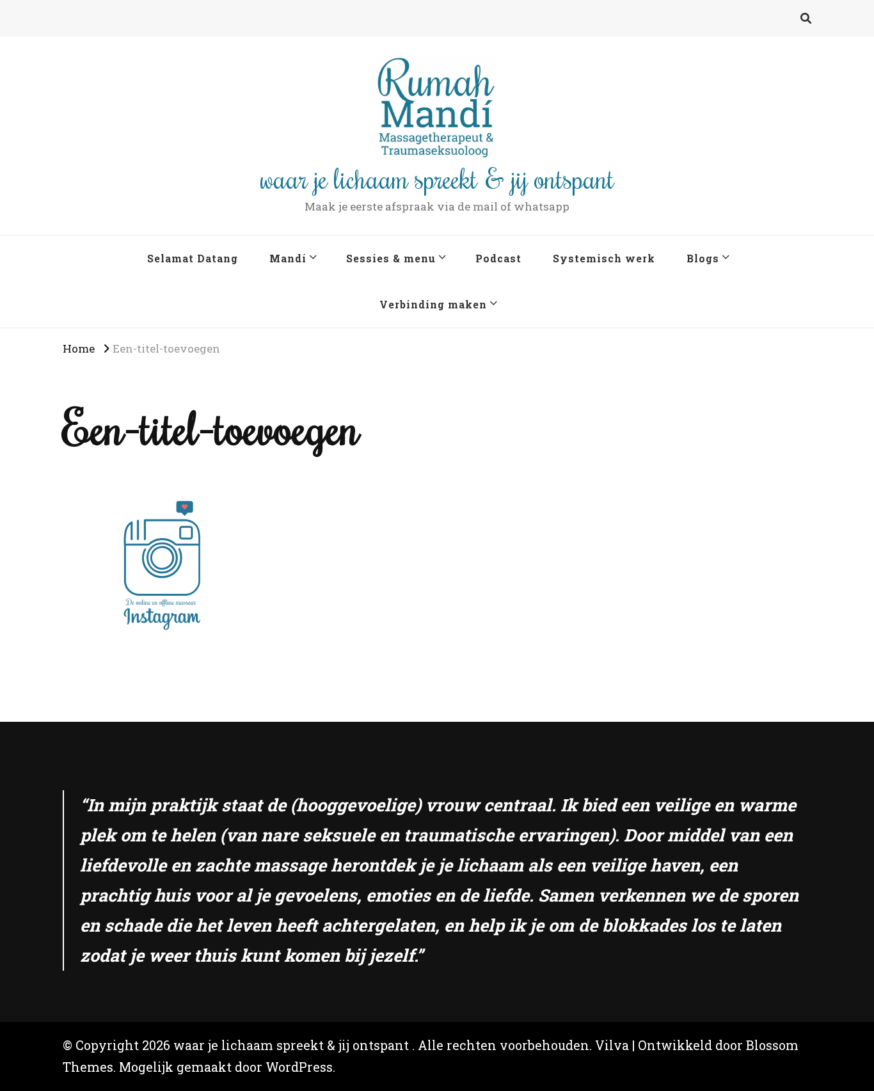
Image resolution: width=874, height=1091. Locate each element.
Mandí (287, 258)
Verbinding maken (433, 304)
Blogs (703, 258)
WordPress (299, 1067)
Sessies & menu (391, 258)
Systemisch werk (604, 258)
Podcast (498, 258)
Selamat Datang (192, 258)
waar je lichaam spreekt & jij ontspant (437, 178)
